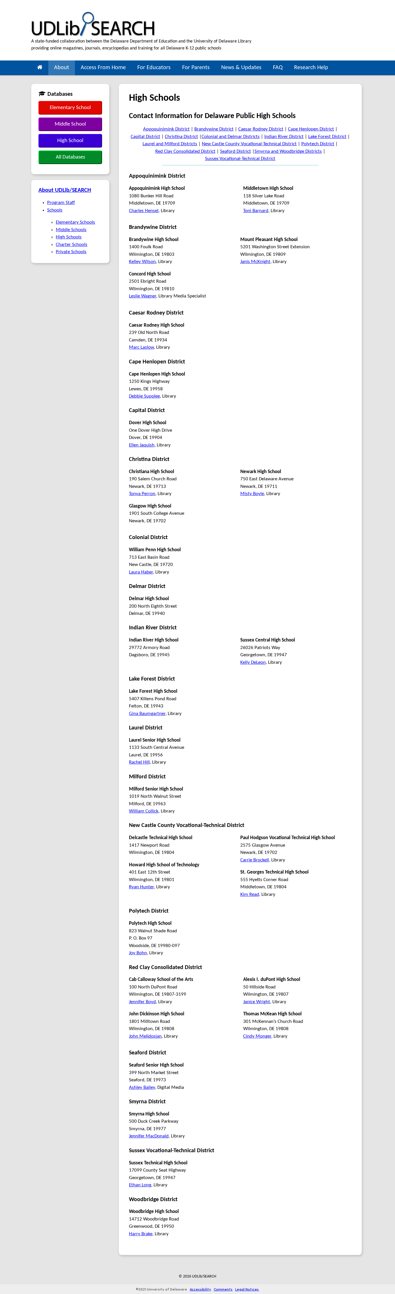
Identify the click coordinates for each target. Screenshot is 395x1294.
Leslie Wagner (142, 296)
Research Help (311, 68)
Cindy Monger (257, 1036)
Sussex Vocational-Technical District (240, 158)
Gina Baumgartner (147, 713)
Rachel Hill (139, 762)
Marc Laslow (141, 347)
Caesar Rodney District (260, 129)
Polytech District (317, 143)
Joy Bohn (138, 953)
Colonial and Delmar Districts (231, 136)
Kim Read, (250, 894)
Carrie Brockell (254, 860)
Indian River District (284, 136)
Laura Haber (141, 572)
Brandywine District (214, 129)
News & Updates (241, 68)
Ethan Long (140, 1185)
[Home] (39, 67)
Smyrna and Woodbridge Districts (288, 151)
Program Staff (61, 202)
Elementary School (70, 108)
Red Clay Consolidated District (185, 151)
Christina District (181, 136)
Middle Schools (71, 229)
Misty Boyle (252, 493)
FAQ (278, 68)
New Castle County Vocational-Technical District (249, 143)
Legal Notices (247, 1289)
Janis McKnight (255, 261)
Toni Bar (251, 210)
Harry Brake (140, 1233)
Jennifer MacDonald (149, 1136)
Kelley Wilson (142, 261)
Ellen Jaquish (141, 445)
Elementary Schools (75, 222)
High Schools (69, 237)
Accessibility (200, 1289)
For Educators (154, 68)
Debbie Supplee (144, 396)
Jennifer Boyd (142, 1001)
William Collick (143, 811)
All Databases (70, 157)
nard (263, 210)
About (61, 68)
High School (70, 141)
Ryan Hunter (141, 887)
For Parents (196, 68)
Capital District (145, 136)
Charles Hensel (143, 210)
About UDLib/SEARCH (64, 190)
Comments (223, 1289)
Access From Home (103, 68)
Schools (54, 210)
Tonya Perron (142, 493)
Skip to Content (15, 3)
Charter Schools (71, 244)
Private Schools (71, 251)
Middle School (70, 124)
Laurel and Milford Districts (170, 143)
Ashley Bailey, (142, 1087)
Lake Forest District (327, 136)
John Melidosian (145, 1036)
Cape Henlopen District (311, 129)
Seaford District (235, 151)
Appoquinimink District (166, 129)
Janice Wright (256, 1001)
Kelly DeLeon (253, 662)
